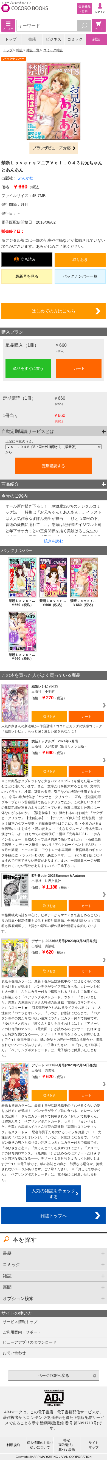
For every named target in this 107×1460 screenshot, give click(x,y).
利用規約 (13, 1445)
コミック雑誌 (53, 50)
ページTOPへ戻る (53, 1375)
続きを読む (53, 541)
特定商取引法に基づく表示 (66, 1444)
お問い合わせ (14, 1353)
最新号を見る (26, 276)
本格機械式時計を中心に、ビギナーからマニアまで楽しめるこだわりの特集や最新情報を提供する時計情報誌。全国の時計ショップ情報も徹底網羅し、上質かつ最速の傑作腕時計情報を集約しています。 (50, 923)
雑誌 (96, 39)
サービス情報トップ (20, 1322)
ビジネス (53, 39)
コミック (75, 39)
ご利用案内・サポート (22, 1332)
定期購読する (53, 466)
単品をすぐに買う (28, 368)
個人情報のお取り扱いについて (40, 1445)
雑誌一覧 (33, 50)
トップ (10, 39)
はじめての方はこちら (53, 310)
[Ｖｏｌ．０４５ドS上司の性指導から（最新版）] (53, 447)
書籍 (32, 39)
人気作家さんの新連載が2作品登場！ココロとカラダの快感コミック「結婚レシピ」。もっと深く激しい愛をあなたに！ (51, 728)
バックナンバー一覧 (80, 276)
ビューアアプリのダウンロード (30, 1342)
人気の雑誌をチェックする (53, 1193)
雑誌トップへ (53, 1215)
